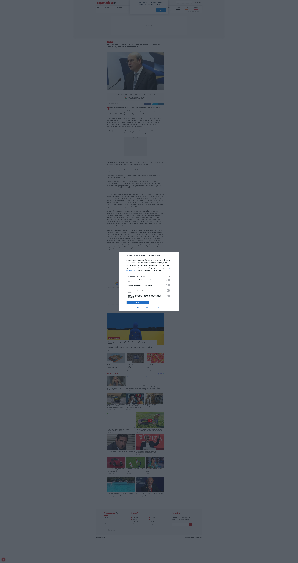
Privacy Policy (157, 307)
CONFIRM (138, 302)
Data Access (149, 307)
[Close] (175, 255)
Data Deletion (140, 307)
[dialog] (149, 281)
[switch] (168, 280)
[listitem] (149, 276)
